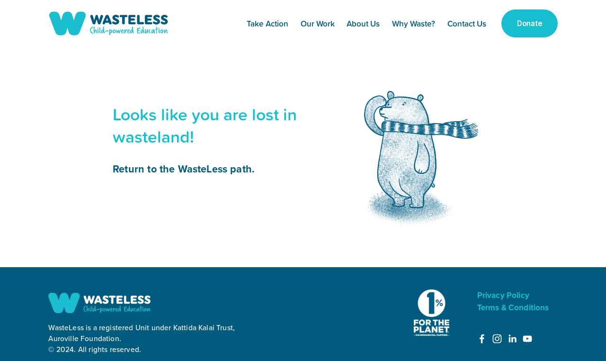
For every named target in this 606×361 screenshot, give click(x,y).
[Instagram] (497, 338)
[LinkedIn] (512, 338)
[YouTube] (527, 338)
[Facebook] (482, 338)
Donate (529, 23)
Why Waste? (413, 23)
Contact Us (466, 23)
